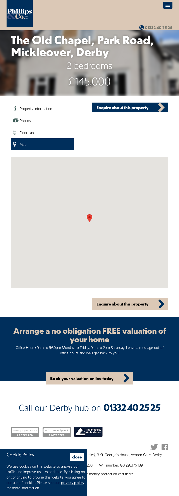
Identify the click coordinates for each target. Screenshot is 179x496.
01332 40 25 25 (158, 27)
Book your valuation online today (82, 378)
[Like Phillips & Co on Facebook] (165, 447)
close (77, 456)
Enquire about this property (122, 107)
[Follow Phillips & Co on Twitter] (154, 447)
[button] (89, 218)
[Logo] (20, 13)
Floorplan (27, 132)
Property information (36, 108)
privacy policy (72, 482)
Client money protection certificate (106, 473)
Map (23, 144)
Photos (25, 120)
